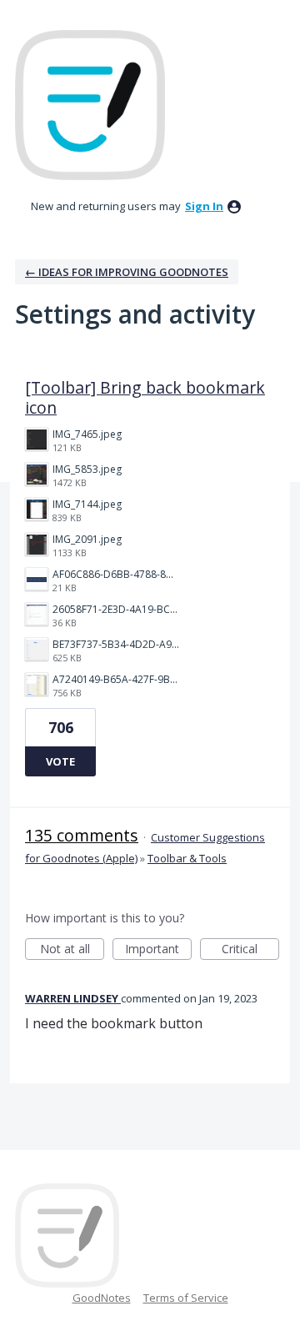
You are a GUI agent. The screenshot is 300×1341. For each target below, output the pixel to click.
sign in (204, 205)
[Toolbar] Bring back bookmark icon (145, 397)
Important (158, 950)
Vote (60, 761)
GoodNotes (101, 1297)
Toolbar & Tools (187, 858)
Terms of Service (185, 1297)
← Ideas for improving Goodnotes (126, 271)
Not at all (72, 950)
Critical (250, 950)
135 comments (81, 835)
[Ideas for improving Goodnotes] (90, 105)
